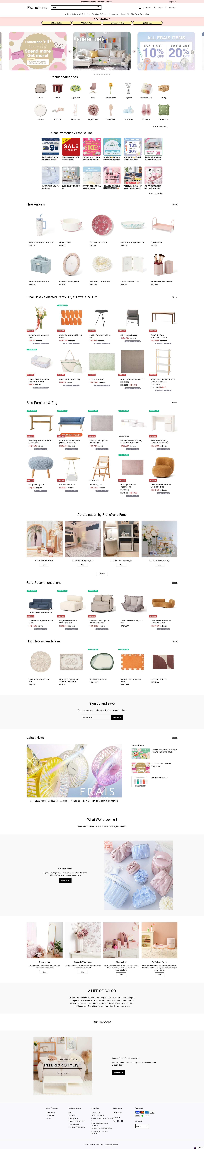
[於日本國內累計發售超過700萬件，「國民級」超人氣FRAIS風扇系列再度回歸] (74, 770)
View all (174, 204)
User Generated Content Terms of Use (102, 1119)
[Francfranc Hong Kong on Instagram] (114, 1121)
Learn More (118, 1073)
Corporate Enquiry (74, 1124)
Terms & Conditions (97, 1115)
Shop (44, 972)
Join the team (50, 1115)
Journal (48, 1118)
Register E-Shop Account (77, 1127)
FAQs (70, 1112)
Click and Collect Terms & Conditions (99, 1124)
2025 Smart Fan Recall (160, 778)
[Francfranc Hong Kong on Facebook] (118, 1121)
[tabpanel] (102, 51)
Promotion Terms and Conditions (101, 1128)
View (44, 565)
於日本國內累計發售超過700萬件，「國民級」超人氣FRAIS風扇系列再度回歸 (74, 801)
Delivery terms (73, 1118)
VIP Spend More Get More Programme (99, 1132)
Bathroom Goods (146, 98)
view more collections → (157, 193)
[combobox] (76, 7)
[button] (199, 1148)
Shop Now (65, 880)
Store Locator (50, 1112)
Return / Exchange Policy (77, 1121)
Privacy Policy (95, 1112)
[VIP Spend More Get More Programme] (141, 768)
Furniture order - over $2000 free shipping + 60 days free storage (96, 1)
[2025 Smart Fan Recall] (141, 782)
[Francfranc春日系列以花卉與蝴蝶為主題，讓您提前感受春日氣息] (141, 754)
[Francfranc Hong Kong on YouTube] (122, 1121)
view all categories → (160, 127)
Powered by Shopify (111, 1144)
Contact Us (72, 1115)
